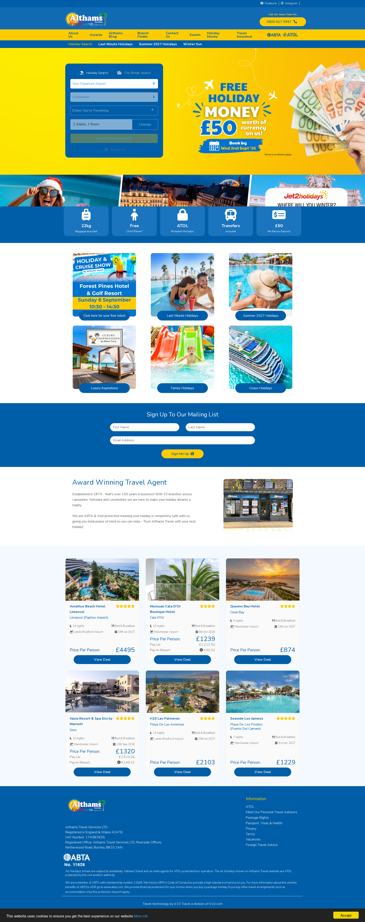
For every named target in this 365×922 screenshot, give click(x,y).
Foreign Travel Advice (262, 845)
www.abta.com (113, 887)
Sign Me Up (180, 453)
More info (141, 916)
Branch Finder (143, 35)
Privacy (251, 828)
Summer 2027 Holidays (158, 44)
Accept (345, 915)
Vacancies (253, 839)
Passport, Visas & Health (264, 823)
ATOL (250, 806)
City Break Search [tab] (137, 73)
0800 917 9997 (279, 21)
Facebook (270, 3)
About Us (73, 35)
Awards (96, 35)
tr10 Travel (182, 904)
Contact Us (172, 35)
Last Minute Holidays (115, 44)
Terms (250, 834)
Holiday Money (213, 35)
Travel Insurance (244, 35)
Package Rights (257, 817)
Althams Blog (116, 35)
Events (195, 35)
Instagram (290, 3)
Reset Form (118, 150)
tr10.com (216, 904)
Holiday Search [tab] (97, 73)
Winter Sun (192, 44)
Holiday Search (80, 44)
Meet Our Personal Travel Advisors (271, 812)
